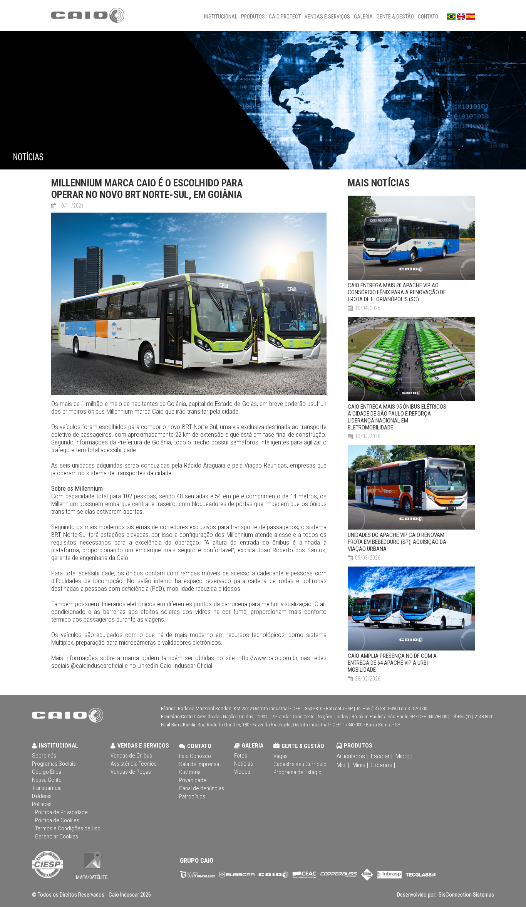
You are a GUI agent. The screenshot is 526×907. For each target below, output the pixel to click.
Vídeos (242, 771)
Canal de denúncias (201, 788)
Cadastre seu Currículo (300, 764)
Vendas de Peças (131, 771)
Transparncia (47, 788)
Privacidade (192, 780)
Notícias (243, 763)
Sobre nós (44, 755)
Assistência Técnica (134, 763)
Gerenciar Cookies (56, 836)
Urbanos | (383, 765)
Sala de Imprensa (199, 764)
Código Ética (46, 771)
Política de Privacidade (61, 812)
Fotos (240, 755)
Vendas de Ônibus (131, 755)
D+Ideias (42, 796)
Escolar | (381, 756)
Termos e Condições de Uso (68, 828)
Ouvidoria (190, 772)
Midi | (343, 765)
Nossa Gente (47, 779)
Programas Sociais (54, 763)
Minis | (360, 765)
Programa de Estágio (297, 772)
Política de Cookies (57, 820)
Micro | (403, 756)
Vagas (280, 756)
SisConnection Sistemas (465, 894)
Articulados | (352, 756)
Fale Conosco (195, 756)
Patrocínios (192, 796)
